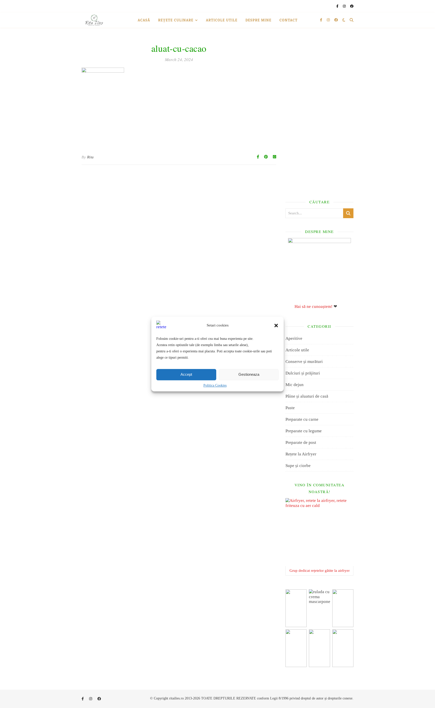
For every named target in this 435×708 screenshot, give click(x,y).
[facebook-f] (337, 6)
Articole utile (221, 20)
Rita (90, 157)
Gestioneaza (248, 374)
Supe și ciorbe (298, 465)
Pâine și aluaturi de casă (306, 396)
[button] (276, 325)
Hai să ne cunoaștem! (314, 306)
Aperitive (293, 338)
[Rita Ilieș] (94, 20)
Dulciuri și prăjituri (302, 373)
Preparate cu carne (301, 419)
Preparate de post (300, 442)
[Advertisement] (319, 113)
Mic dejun (294, 384)
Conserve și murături (304, 361)
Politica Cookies (215, 385)
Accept (186, 374)
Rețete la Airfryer (300, 454)
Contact (288, 20)
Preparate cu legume (303, 431)
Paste (290, 407)
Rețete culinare (175, 20)
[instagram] (344, 6)
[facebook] (351, 6)
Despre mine (258, 20)
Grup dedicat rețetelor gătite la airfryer (319, 571)
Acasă (144, 20)
